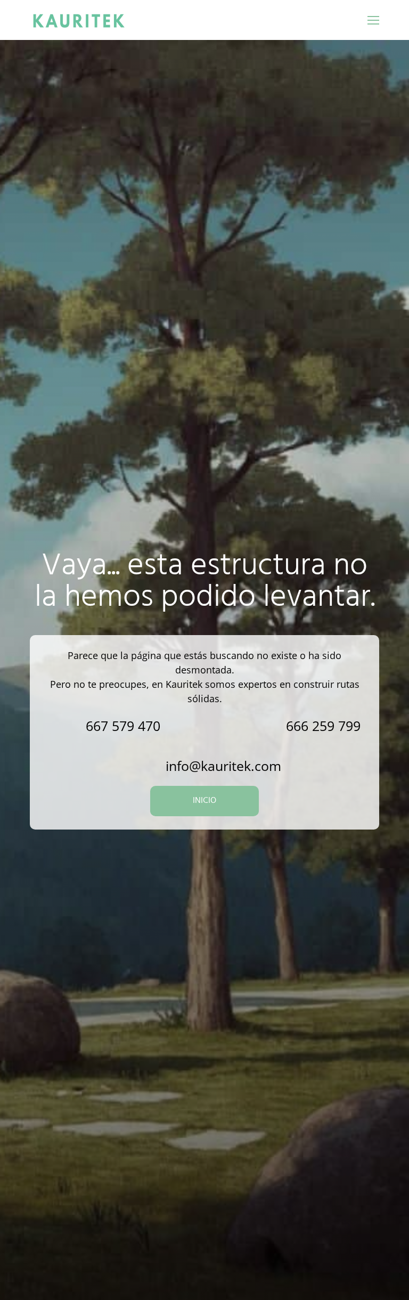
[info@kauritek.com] (143, 766)
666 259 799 (323, 726)
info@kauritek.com (223, 766)
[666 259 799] (263, 726)
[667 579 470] (63, 726)
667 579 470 (123, 726)
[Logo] (78, 20)
